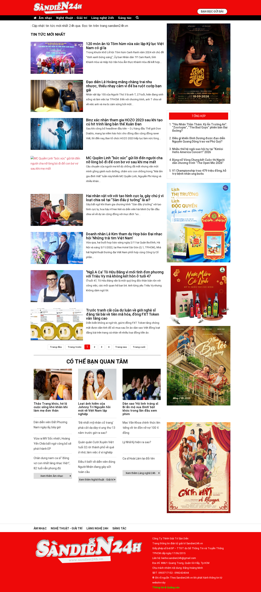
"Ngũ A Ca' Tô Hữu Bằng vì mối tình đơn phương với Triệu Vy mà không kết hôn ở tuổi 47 (125, 274)
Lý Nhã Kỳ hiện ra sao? (137, 442)
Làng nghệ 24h (102, 18)
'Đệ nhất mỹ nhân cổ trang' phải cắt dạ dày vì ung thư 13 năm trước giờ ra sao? (96, 427)
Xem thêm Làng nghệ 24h (140, 473)
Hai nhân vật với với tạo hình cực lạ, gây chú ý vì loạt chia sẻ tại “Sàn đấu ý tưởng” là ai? (125, 198)
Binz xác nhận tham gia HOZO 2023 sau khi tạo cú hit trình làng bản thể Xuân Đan (124, 122)
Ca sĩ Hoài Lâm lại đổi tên (139, 458)
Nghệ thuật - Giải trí (71, 18)
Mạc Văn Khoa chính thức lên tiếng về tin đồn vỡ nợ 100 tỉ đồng (141, 427)
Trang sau (121, 347)
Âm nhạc (45, 18)
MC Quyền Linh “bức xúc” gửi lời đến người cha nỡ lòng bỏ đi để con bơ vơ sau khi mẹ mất (124, 160)
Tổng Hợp (199, 116)
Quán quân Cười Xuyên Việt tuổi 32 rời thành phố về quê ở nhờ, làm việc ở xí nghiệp (96, 447)
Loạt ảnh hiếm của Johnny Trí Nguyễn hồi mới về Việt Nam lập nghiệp (94, 409)
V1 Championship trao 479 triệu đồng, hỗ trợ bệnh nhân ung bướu (199, 172)
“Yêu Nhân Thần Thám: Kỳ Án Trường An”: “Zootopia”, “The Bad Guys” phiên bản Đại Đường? (199, 127)
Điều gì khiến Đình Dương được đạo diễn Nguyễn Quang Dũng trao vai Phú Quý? (198, 140)
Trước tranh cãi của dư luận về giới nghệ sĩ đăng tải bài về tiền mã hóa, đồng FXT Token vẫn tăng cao (122, 314)
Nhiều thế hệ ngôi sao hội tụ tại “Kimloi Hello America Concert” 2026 (197, 150)
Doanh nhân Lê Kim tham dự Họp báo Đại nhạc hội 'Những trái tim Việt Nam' (124, 236)
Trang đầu (56, 347)
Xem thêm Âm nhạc (51, 475)
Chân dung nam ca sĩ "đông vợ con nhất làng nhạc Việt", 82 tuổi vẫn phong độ (52, 463)
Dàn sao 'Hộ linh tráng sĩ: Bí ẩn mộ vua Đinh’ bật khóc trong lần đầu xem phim (141, 409)
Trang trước (75, 347)
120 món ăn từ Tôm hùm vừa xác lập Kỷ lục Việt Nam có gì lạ (125, 46)
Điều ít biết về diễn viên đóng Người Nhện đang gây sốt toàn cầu (96, 467)
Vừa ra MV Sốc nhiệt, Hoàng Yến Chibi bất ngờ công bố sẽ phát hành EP (52, 443)
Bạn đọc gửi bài (212, 11)
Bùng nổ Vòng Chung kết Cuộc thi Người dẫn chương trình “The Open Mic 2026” (198, 161)
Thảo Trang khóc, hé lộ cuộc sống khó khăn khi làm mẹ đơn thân (51, 407)
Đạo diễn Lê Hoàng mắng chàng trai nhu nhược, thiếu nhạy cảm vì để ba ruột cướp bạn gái (123, 86)
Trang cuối (139, 347)
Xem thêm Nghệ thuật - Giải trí (96, 479)
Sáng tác (125, 18)
